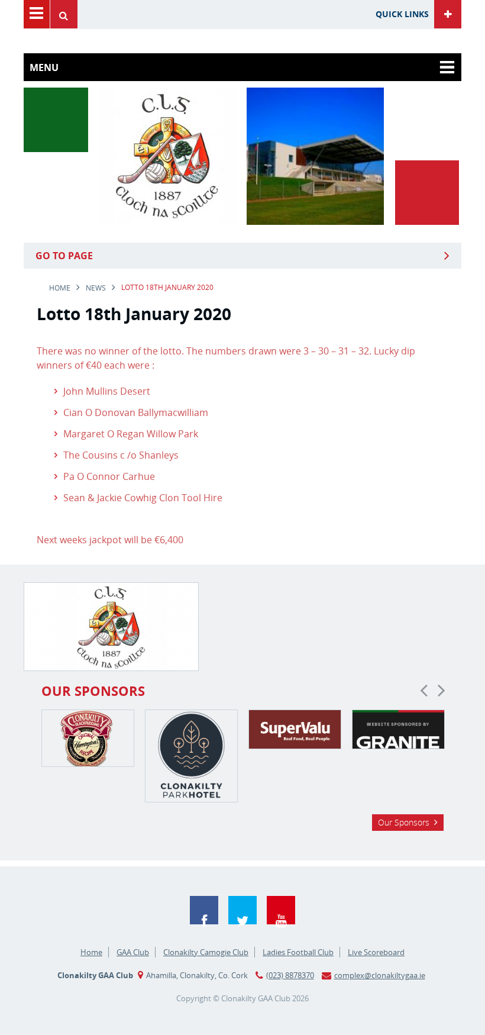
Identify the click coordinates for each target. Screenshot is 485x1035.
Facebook (204, 910)
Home (59, 288)
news (96, 288)
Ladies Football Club (298, 952)
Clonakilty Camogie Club (205, 952)
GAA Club (133, 952)
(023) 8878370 (290, 975)
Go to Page (64, 255)
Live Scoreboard (376, 952)
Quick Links (402, 14)
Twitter (242, 910)
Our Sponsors (403, 822)
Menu (37, 14)
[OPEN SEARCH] (66, 14)
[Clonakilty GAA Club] (167, 221)
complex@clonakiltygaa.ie (379, 975)
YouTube (281, 910)
